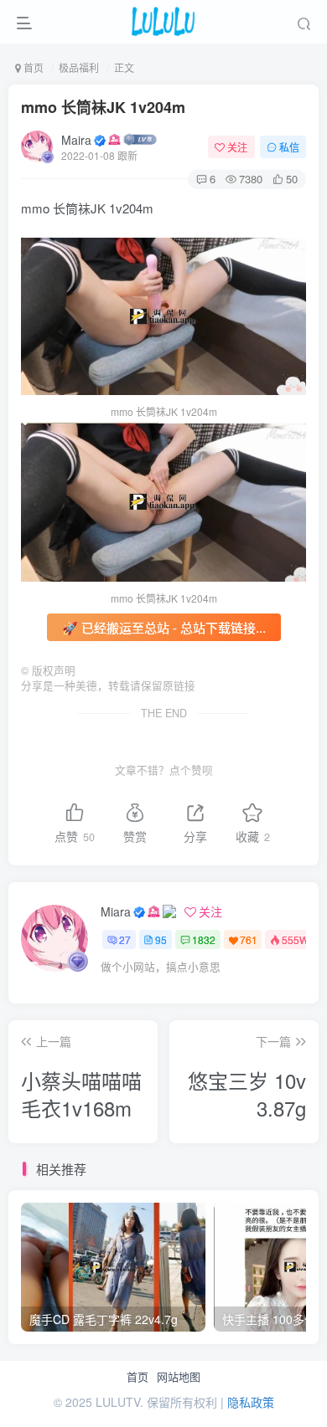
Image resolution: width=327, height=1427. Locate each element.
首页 (137, 1376)
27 (125, 939)
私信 (289, 147)
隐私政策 (250, 1402)
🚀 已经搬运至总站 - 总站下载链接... (164, 627)
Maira (76, 139)
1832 (203, 939)
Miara (116, 911)
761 (248, 939)
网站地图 (178, 1376)
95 (161, 939)
